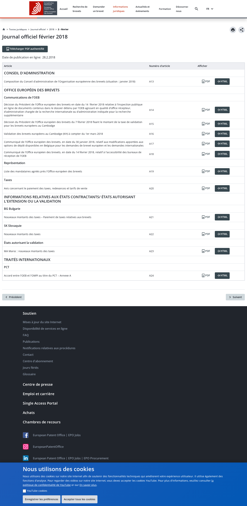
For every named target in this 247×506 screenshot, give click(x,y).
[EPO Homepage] (43, 8)
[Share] (241, 30)
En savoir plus (88, 485)
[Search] (197, 9)
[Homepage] (3, 29)
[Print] (233, 30)
